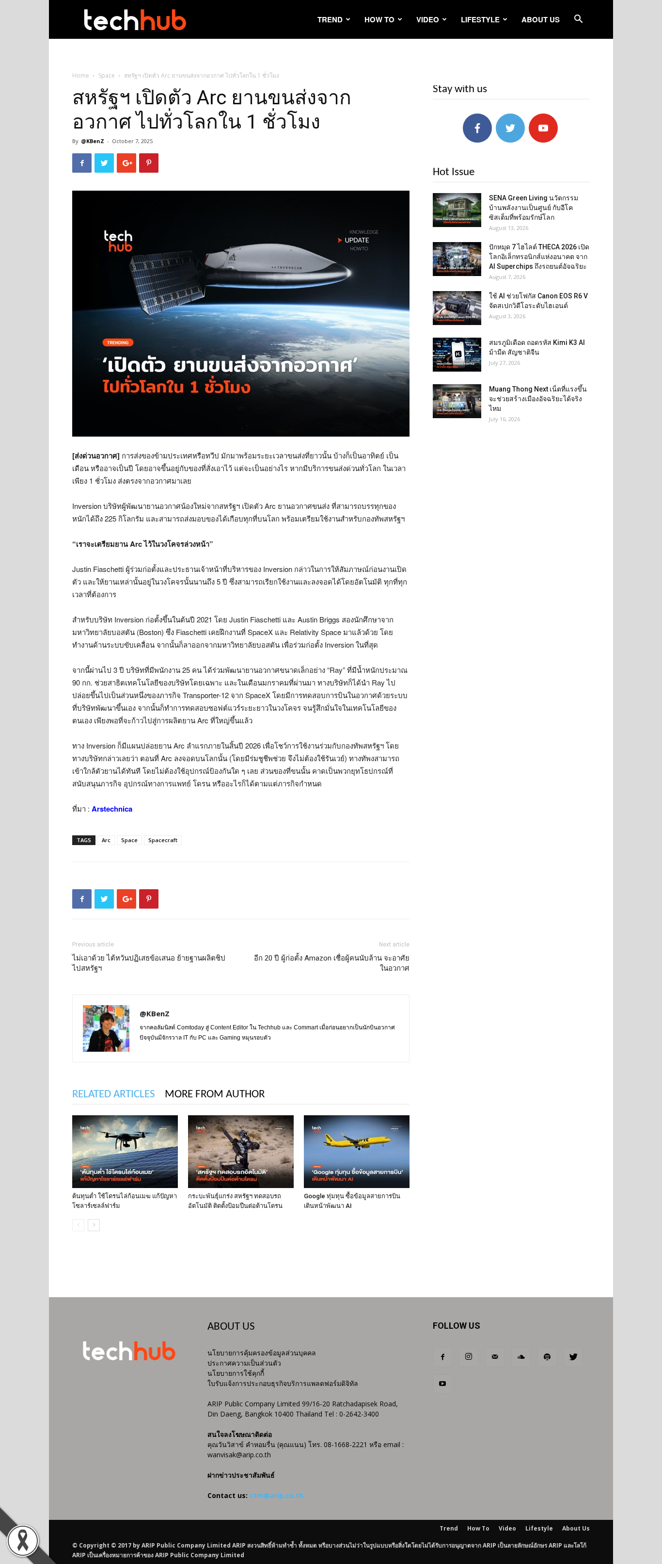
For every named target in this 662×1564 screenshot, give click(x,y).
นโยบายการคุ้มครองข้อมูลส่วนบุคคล (261, 1352)
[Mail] (494, 1357)
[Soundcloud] (521, 1357)
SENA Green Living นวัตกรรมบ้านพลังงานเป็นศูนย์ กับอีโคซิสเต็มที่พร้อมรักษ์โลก (533, 207)
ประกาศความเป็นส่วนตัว (244, 1363)
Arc (106, 840)
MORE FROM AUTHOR (215, 1094)
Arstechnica (112, 808)
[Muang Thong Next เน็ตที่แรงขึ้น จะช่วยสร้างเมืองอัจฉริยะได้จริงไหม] (457, 401)
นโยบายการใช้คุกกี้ (235, 1373)
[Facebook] (442, 1357)
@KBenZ (92, 141)
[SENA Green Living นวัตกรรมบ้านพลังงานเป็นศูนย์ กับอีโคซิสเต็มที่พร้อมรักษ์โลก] (457, 210)
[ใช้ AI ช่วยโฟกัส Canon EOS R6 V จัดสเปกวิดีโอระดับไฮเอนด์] (457, 308)
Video (427, 19)
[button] (578, 20)
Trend (330, 19)
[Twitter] (573, 1357)
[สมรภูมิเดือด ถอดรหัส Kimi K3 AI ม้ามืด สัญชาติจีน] (457, 355)
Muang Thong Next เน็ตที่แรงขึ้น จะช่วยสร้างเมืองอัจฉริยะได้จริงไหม (538, 398)
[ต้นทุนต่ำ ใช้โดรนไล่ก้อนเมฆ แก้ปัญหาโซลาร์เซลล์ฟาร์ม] (125, 1151)
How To (379, 19)
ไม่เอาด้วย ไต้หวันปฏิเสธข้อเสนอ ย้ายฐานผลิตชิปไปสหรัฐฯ (148, 963)
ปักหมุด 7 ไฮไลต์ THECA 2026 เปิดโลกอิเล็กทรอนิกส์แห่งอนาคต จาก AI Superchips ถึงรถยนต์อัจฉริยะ (539, 256)
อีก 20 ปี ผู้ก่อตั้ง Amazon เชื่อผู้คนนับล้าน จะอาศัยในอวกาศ (332, 963)
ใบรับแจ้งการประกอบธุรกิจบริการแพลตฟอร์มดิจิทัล (282, 1383)
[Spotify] (547, 1357)
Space (106, 75)
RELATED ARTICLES (113, 1094)
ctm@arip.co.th (276, 1495)
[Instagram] (468, 1357)
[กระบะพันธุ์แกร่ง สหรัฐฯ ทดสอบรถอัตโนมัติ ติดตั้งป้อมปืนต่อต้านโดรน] (241, 1151)
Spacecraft (162, 840)
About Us (540, 19)
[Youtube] (442, 1384)
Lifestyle (480, 19)
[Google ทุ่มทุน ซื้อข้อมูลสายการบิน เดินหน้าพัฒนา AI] (357, 1151)
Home (80, 75)
